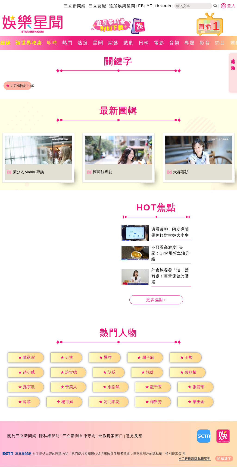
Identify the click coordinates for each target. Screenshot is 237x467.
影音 (205, 42)
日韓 (144, 42)
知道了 (226, 458)
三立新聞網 (75, 6)
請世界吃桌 (29, 42)
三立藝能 (97, 6)
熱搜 (83, 42)
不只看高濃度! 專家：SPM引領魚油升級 (170, 253)
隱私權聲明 (49, 436)
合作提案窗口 (110, 436)
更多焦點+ (156, 300)
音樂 (174, 42)
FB (141, 6)
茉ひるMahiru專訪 (28, 172)
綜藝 (113, 42)
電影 (159, 42)
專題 (189, 42)
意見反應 (134, 436)
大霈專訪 (181, 172)
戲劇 (128, 42)
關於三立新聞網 (22, 436)
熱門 (67, 42)
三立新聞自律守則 (79, 436)
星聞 (98, 42)
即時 (52, 42)
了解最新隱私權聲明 (196, 458)
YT (150, 6)
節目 (220, 42)
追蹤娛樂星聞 (122, 6)
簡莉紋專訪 (102, 172)
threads (163, 6)
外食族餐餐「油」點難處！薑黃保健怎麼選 (170, 276)
